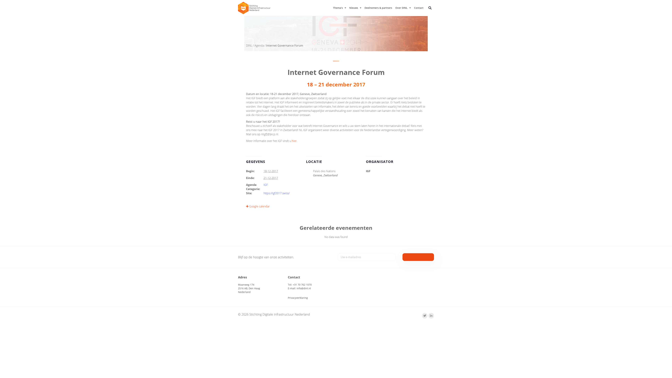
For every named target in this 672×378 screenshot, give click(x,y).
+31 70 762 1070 (302, 284)
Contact (419, 7)
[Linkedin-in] (431, 315)
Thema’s (338, 7)
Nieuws (353, 7)
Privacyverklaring (298, 297)
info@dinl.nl (304, 288)
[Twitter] (425, 315)
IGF (266, 185)
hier (294, 141)
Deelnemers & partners (378, 7)
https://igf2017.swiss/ (277, 193)
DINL (249, 45)
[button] (430, 8)
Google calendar (259, 206)
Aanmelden (418, 257)
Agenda (259, 45)
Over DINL (401, 7)
